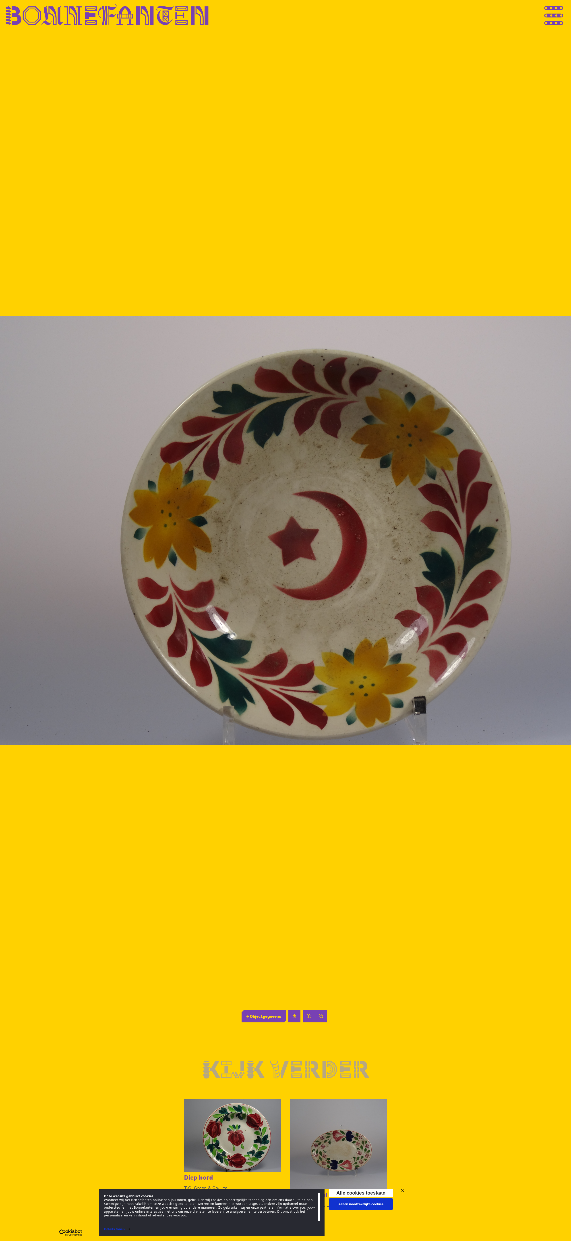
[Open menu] (562, 15)
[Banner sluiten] (402, 1190)
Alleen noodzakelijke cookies (360, 1204)
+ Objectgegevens (263, 1016)
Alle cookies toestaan (360, 1193)
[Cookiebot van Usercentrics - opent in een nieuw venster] (70, 1232)
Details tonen (114, 1229)
